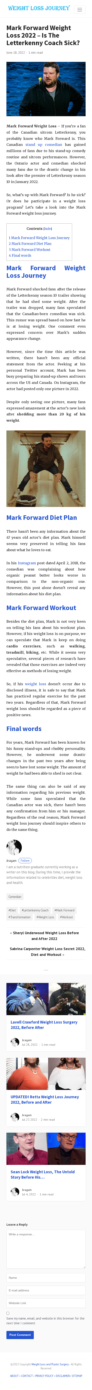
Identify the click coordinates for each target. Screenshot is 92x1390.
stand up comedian (43, 144)
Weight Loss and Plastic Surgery (50, 1364)
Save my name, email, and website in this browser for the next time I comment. (45, 1320)
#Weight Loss (45, 917)
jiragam (18, 861)
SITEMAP (77, 1376)
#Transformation (20, 917)
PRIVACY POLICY (44, 1376)
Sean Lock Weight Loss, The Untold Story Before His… (43, 1174)
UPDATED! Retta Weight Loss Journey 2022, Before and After (45, 1099)
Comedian (15, 897)
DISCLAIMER (63, 1376)
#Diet (12, 910)
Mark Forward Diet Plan (30, 244)
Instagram (27, 563)
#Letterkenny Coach (35, 910)
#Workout (66, 917)
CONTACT (27, 1376)
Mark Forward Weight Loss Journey (39, 238)
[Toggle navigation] (80, 10)
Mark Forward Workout (29, 250)
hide (48, 229)
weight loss (35, 684)
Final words (20, 255)
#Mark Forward (64, 910)
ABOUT (14, 1376)
